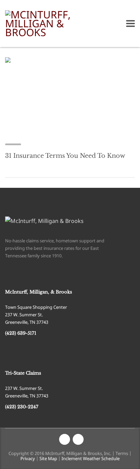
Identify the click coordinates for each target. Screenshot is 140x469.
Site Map (48, 458)
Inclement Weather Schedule (91, 458)
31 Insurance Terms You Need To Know (65, 156)
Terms (122, 453)
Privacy (27, 458)
